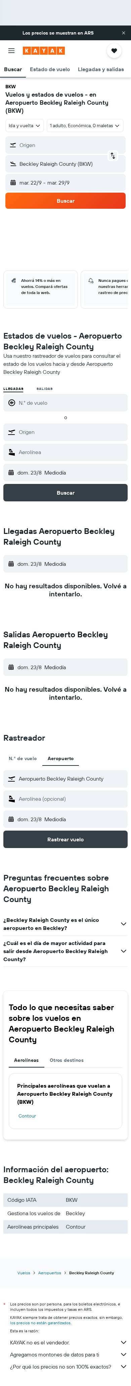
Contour (27, 1116)
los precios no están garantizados (40, 1322)
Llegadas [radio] (13, 389)
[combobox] (71, 432)
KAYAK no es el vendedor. (40, 1342)
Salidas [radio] (45, 389)
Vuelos (23, 1272)
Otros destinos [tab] (67, 1060)
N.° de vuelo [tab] (23, 758)
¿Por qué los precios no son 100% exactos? (60, 1366)
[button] (123, 33)
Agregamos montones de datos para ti (54, 1354)
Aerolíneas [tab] (26, 1060)
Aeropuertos (49, 1272)
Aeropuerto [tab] (61, 758)
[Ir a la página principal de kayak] (44, 51)
